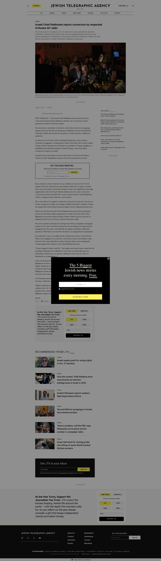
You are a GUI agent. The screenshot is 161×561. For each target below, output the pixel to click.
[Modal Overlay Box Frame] (80, 280)
